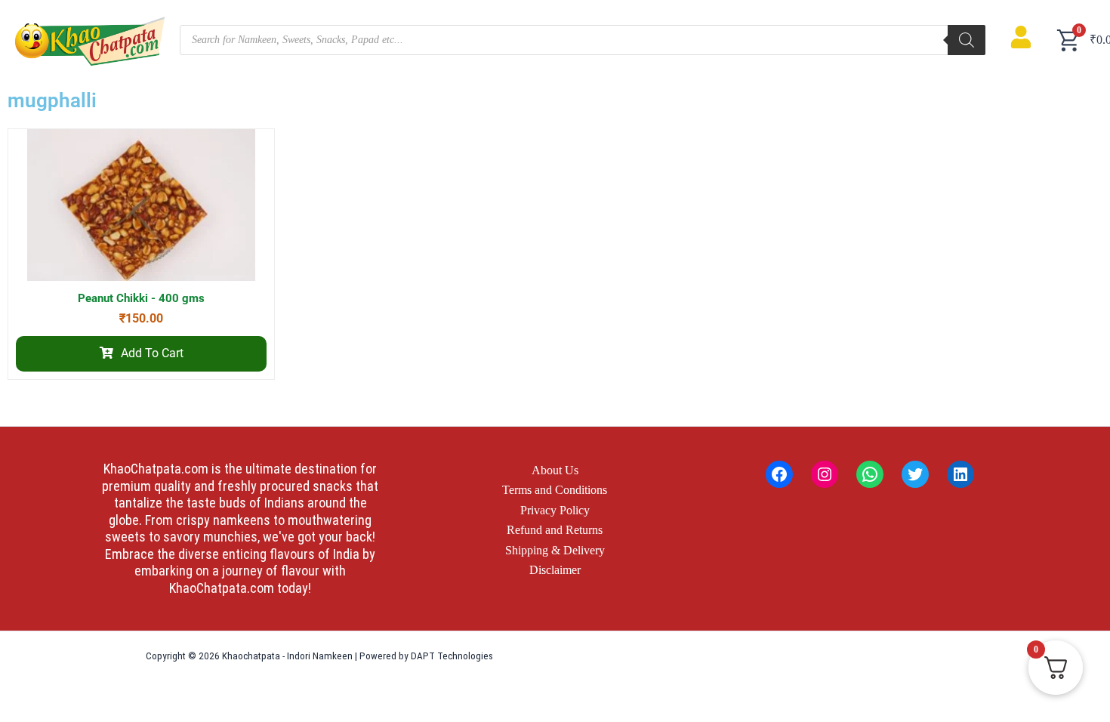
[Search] (966, 40)
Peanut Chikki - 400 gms (141, 298)
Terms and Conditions (554, 489)
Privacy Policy (555, 510)
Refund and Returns (555, 529)
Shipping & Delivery (555, 550)
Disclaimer (555, 569)
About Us (555, 470)
